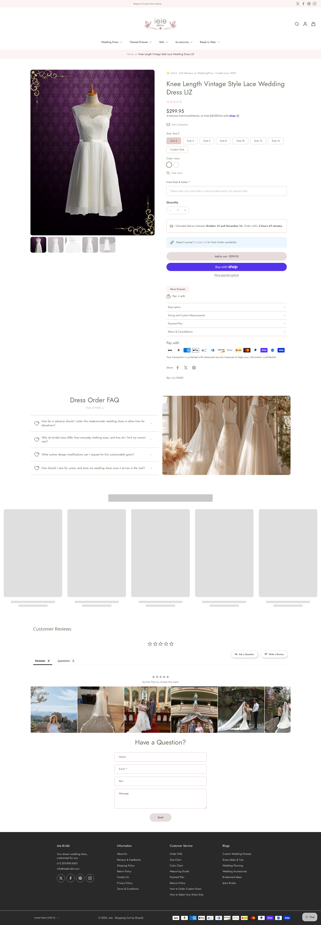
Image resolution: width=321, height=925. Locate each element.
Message (124, 793)
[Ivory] (169, 164)
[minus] (170, 210)
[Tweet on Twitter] (186, 368)
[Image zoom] (92, 152)
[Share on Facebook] (178, 368)
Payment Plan (177, 877)
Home (130, 54)
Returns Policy (177, 883)
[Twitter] (298, 3)
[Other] (176, 164)
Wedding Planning (233, 865)
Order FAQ (176, 854)
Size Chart (175, 860)
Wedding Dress (110, 42)
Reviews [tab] (40, 661)
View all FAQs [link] (93, 408)
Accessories (182, 42)
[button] (226, 256)
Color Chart (176, 865)
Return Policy (124, 871)
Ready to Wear (208, 42)
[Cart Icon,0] (313, 24)
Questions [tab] (64, 661)
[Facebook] (303, 3)
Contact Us (201, 242)
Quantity (172, 202)
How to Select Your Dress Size (186, 894)
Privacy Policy (124, 883)
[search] (297, 24)
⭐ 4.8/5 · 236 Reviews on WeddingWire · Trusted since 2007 (201, 73)
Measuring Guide (179, 871)
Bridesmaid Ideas (232, 877)
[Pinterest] (309, 3)
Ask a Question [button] (246, 654)
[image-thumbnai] (38, 245)
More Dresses (177, 289)
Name (122, 757)
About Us (122, 854)
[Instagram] (314, 3)
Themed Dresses (139, 42)
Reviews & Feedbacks (129, 860)
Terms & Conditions (128, 889)
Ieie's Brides (229, 883)
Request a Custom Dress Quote (147, 3)
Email (123, 769)
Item (121, 781)
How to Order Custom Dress (185, 889)
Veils (161, 42)
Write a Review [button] (276, 654)
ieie (110, 918)
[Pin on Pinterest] (194, 368)
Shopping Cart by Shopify (129, 918)
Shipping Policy (125, 865)
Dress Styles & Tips (233, 860)
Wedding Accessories (235, 871)
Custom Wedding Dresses (237, 854)
